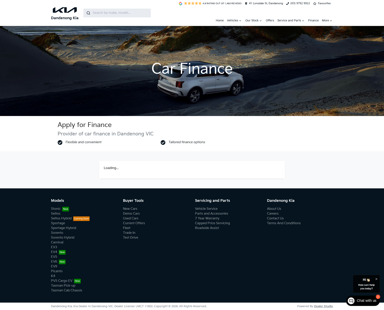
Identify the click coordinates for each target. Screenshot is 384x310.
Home (220, 20)
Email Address (115, 185)
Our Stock (252, 20)
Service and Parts (289, 20)
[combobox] (117, 13)
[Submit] (88, 13)
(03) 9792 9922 (300, 3)
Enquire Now (192, 298)
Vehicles (232, 20)
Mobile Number (116, 202)
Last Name (202, 168)
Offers (270, 20)
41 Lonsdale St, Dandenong (266, 3)
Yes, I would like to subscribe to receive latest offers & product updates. (161, 270)
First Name (112, 168)
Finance (313, 20)
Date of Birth (114, 220)
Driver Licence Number (121, 237)
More (325, 20)
